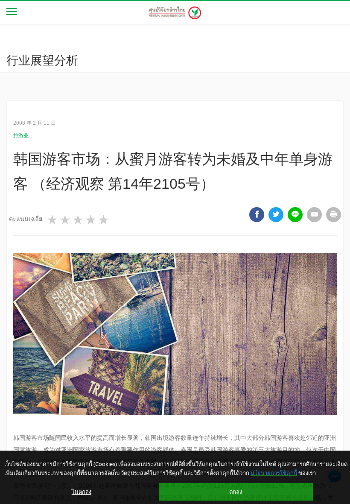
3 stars (78, 220)
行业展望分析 (42, 60)
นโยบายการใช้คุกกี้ (274, 473)
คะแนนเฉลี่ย (25, 218)
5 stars (104, 220)
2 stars (65, 220)
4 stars (91, 220)
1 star (53, 220)
